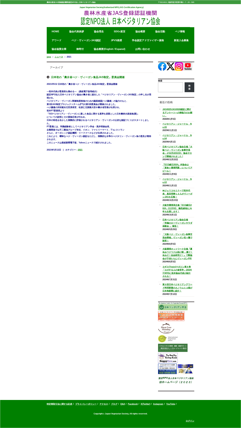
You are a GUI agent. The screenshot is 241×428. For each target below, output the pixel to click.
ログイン (190, 421)
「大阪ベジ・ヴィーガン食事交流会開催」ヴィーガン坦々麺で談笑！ (177, 237)
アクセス (104, 404)
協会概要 (140, 31)
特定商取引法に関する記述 (59, 404)
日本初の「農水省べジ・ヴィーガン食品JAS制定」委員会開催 (88, 77)
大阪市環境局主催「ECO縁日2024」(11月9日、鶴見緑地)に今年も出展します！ (177, 208)
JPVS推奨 (116, 40)
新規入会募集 (181, 40)
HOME (55, 31)
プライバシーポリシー (86, 404)
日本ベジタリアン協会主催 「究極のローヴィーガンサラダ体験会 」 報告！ (177, 222)
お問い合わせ (142, 49)
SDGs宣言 (119, 31)
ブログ (114, 404)
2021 (80, 150)
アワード (56, 40)
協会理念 (99, 31)
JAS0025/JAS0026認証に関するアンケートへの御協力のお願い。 (177, 112)
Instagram (158, 404)
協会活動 (160, 31)
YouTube (170, 404)
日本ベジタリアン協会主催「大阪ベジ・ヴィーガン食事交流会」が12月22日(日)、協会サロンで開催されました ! (177, 151)
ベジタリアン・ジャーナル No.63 (177, 181)
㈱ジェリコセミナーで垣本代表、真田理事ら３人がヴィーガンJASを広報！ (177, 193)
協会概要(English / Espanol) (109, 49)
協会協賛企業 (59, 49)
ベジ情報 (180, 31)
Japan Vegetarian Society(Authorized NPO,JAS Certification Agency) (112, 7)
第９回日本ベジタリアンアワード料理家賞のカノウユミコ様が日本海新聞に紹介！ (177, 287)
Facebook (133, 404)
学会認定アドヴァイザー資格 (148, 40)
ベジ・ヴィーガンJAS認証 (86, 40)
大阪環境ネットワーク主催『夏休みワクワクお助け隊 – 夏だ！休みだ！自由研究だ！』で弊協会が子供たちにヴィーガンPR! (177, 254)
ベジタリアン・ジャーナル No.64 (177, 137)
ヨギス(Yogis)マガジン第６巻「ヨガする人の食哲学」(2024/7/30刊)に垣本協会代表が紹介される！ (177, 271)
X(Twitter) (145, 404)
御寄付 (80, 49)
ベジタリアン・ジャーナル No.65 (177, 125)
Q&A (122, 404)
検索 (160, 81)
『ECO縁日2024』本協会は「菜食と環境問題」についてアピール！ (177, 167)
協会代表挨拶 (76, 31)
